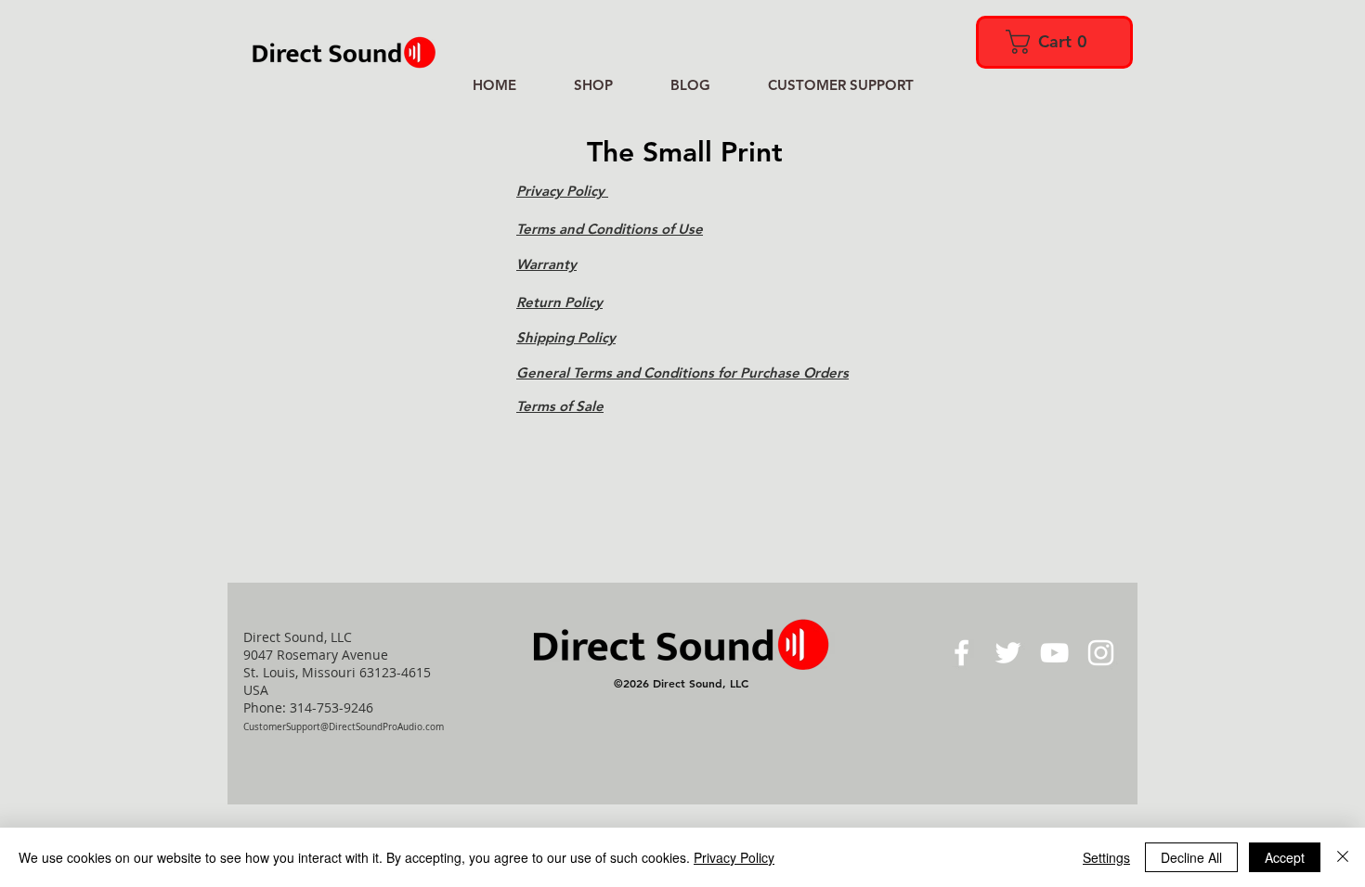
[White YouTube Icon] (1054, 653)
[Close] (1343, 857)
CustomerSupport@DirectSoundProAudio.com (343, 727)
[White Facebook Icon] (961, 653)
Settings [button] (1106, 857)
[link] (1053, 42)
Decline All (1191, 857)
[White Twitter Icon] (1008, 653)
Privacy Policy (734, 857)
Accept (1285, 857)
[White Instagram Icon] (1101, 653)
